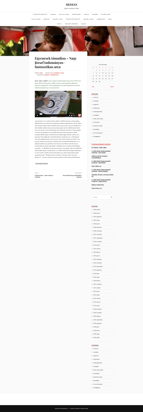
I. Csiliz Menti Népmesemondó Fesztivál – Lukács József (101, 180)
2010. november (97, 312)
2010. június (96, 330)
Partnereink (96, 122)
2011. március (97, 298)
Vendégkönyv (54, 75)
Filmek (110, 19)
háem (41, 73)
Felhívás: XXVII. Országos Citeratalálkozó (99, 156)
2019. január (96, 223)
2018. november (97, 231)
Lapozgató (53, 14)
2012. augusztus (97, 270)
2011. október (97, 287)
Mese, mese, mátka (64, 14)
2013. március (97, 248)
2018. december (97, 227)
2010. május (96, 334)
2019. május (96, 220)
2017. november (97, 234)
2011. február (96, 302)
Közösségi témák (76, 14)
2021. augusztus (97, 216)
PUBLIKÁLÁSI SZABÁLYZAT (40, 14)
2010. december (97, 309)
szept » (112, 86)
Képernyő (47, 75)
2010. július (96, 327)
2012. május (96, 277)
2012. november (97, 263)
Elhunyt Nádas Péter (98, 184)
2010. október (97, 316)
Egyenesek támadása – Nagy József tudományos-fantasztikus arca (56, 62)
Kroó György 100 (97, 188)
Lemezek (83, 23)
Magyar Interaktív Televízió (102, 144)
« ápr (93, 86)
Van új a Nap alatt (35, 19)
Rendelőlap (95, 14)
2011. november (97, 284)
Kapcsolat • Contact (58, 19)
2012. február (96, 280)
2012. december (97, 259)
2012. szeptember (98, 266)
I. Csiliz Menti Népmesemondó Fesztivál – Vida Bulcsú (101, 161)
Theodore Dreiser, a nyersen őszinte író (102, 175)
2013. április (96, 245)
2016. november (97, 241)
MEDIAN (71, 4)
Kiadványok (46, 19)
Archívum (86, 14)
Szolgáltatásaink (101, 19)
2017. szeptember (98, 238)
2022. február (96, 209)
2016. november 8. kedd (57, 73)
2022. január (96, 213)
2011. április (96, 295)
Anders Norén (84, 408)
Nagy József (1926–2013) (42, 163)
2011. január (96, 305)
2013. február (96, 252)
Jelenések (95, 101)
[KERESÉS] (111, 197)
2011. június (96, 291)
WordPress (64, 408)
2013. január (96, 255)
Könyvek (59, 23)
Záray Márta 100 (96, 166)
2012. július (96, 273)
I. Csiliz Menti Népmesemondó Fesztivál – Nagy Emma (101, 151)
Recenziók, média (105, 14)
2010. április (96, 337)
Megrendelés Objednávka (71, 23)
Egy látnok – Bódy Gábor (99, 147)
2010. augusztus (97, 323)
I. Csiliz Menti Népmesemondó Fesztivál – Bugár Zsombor (101, 170)
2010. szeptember (98, 319)
